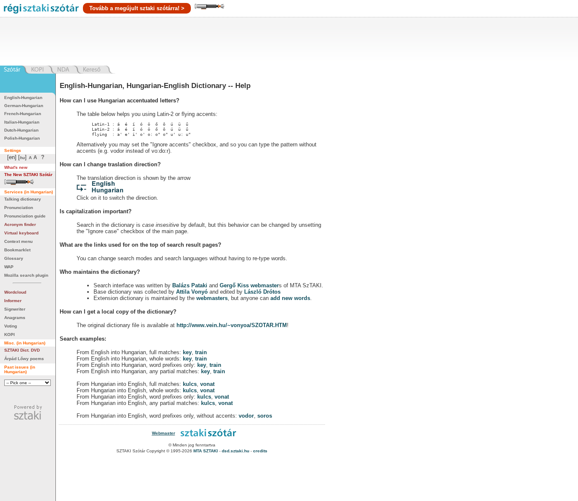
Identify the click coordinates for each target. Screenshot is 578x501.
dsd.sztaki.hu (235, 451)
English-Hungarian (23, 97)
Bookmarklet (17, 250)
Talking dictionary (22, 199)
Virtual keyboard (21, 233)
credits (260, 451)
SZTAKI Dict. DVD (22, 350)
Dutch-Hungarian (21, 130)
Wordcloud (15, 292)
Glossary (13, 258)
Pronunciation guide (25, 216)
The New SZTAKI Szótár (28, 174)
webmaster (264, 285)
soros (264, 416)
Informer (13, 300)
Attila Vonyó (192, 292)
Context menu (18, 241)
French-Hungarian (22, 113)
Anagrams (14, 317)
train (201, 352)
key (187, 352)
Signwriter (14, 309)
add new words (290, 298)
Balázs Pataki (189, 285)
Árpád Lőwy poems (24, 358)
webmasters (212, 298)
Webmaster (163, 433)
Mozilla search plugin (26, 275)
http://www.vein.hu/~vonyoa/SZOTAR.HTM (231, 325)
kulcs (190, 384)
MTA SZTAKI (205, 451)
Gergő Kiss (235, 285)
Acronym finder (20, 224)
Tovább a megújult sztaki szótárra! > (136, 8)
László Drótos (262, 292)
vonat (207, 384)
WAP (9, 266)
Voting (10, 326)
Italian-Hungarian (21, 122)
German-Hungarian (23, 105)
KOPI (9, 334)
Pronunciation (18, 207)
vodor (246, 416)
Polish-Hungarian (22, 138)
